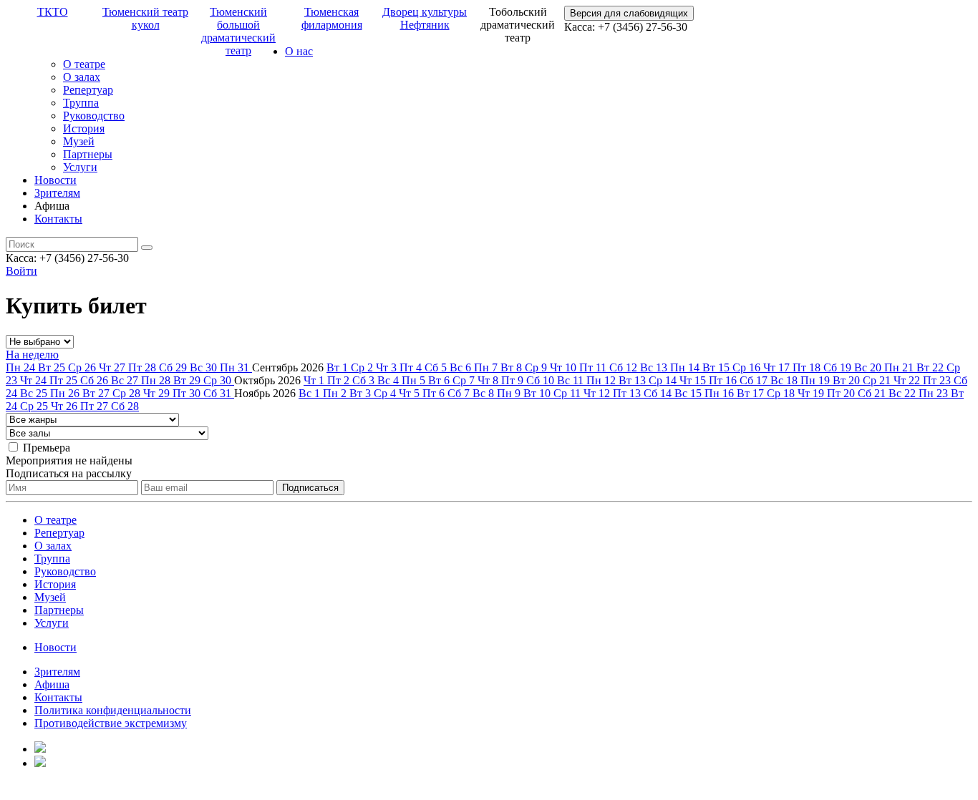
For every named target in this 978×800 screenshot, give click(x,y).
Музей (79, 141)
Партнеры (87, 154)
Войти (21, 271)
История (84, 128)
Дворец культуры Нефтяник (424, 18)
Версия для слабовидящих (629, 13)
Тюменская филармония (331, 18)
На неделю (32, 354)
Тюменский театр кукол (145, 18)
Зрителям (57, 193)
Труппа (81, 103)
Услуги (80, 167)
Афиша (51, 684)
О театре (84, 64)
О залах (81, 77)
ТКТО (52, 12)
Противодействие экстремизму (110, 723)
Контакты (58, 219)
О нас (299, 51)
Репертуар (88, 90)
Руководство (94, 115)
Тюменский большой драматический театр (238, 31)
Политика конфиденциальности (112, 710)
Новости (55, 180)
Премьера (46, 448)
